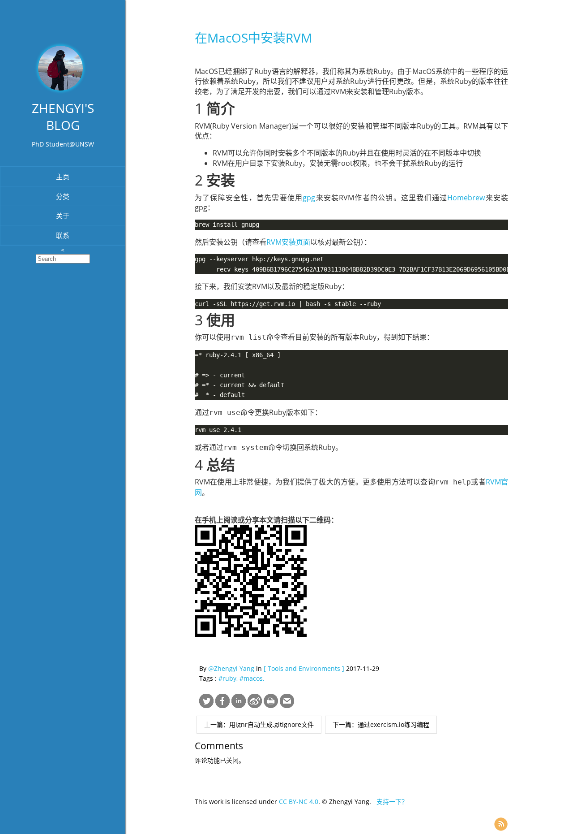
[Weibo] (255, 705)
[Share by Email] (287, 705)
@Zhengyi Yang (231, 668)
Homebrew (466, 198)
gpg (309, 198)
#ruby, (228, 678)
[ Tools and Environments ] (304, 668)
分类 (62, 196)
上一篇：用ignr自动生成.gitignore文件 (259, 724)
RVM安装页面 (288, 242)
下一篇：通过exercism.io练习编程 (381, 724)
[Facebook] (222, 705)
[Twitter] (206, 705)
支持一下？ (392, 801)
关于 (62, 215)
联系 (62, 235)
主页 (62, 176)
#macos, (251, 678)
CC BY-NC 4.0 (298, 801)
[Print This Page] (271, 705)
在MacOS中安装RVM (253, 37)
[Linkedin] (238, 705)
